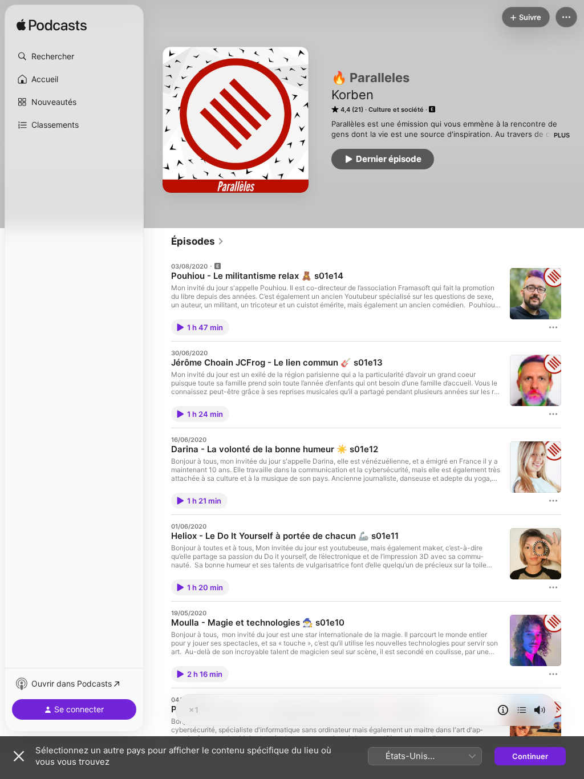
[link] (197, 241)
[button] (74, 56)
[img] (52, 25)
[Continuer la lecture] (522, 710)
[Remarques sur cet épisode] (503, 710)
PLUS (562, 135)
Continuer (530, 756)
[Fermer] (19, 756)
